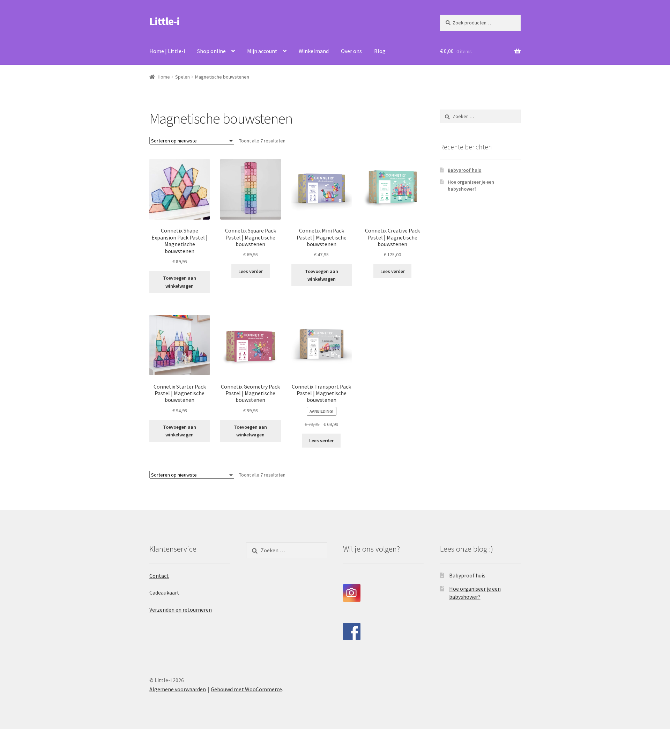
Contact (159, 575)
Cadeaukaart (164, 592)
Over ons (351, 50)
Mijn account (262, 50)
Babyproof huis (464, 170)
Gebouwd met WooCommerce (246, 689)
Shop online (211, 50)
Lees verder (250, 271)
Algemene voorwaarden (177, 689)
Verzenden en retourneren (180, 609)
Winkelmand (314, 50)
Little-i (164, 21)
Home (164, 77)
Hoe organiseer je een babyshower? (471, 185)
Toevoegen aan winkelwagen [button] (179, 282)
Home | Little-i (167, 50)
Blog (380, 50)
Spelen (182, 77)
